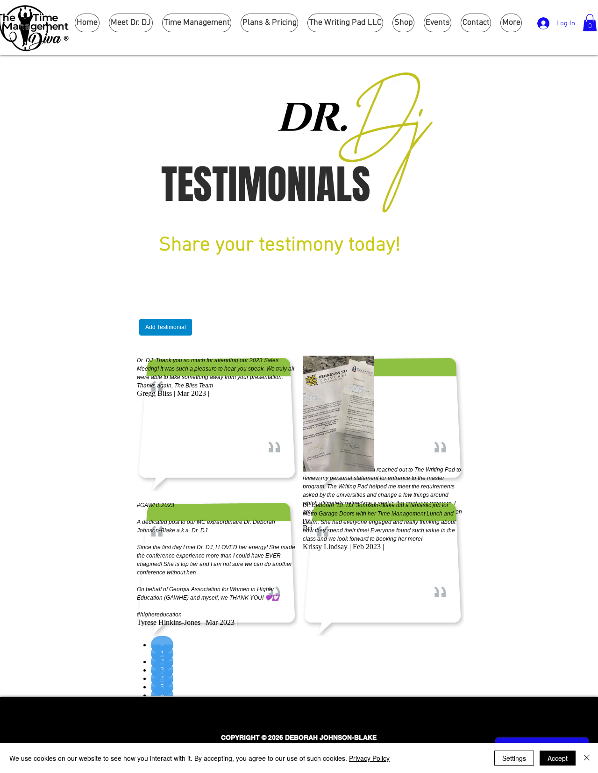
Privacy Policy (369, 758)
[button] (590, 22)
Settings (514, 758)
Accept (558, 758)
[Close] (586, 758)
